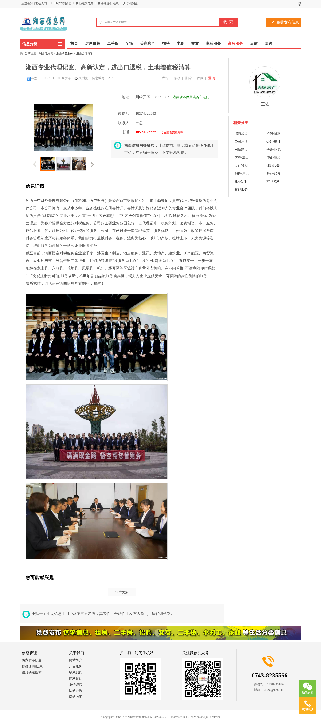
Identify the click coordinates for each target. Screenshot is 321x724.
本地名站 (273, 181)
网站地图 (75, 697)
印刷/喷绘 (273, 157)
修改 (177, 78)
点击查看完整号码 (172, 132)
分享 (34, 79)
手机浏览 (132, 3)
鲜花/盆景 (273, 173)
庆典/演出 (242, 157)
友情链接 (75, 684)
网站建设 (241, 149)
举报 (165, 78)
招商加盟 (241, 133)
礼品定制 (241, 181)
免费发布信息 (287, 22)
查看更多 (122, 592)
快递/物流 (273, 149)
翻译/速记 (242, 173)
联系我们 (75, 672)
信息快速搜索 (32, 672)
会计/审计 (273, 141)
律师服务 (273, 165)
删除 (188, 78)
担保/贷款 (273, 133)
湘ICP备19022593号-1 (155, 717)
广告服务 (75, 666)
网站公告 (75, 691)
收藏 (200, 78)
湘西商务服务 (64, 53)
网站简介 (75, 660)
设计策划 (241, 165)
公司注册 (241, 141)
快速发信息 (86, 3)
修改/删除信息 (110, 3)
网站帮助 (75, 678)
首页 (74, 43)
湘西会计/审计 (85, 53)
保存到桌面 (64, 3)
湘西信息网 (46, 53)
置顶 (211, 78)
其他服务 (241, 189)
